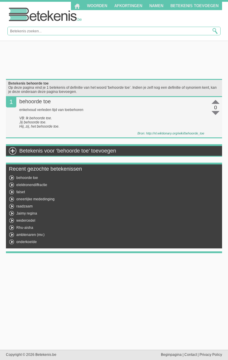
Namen (156, 6)
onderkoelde (26, 242)
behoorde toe (27, 178)
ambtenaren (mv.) (30, 235)
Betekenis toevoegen (194, 6)
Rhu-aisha (24, 228)
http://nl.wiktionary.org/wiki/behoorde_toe (175, 133)
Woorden (97, 6)
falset (20, 192)
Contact (190, 355)
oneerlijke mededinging (35, 199)
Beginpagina (171, 355)
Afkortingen (128, 6)
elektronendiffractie (31, 185)
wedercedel (25, 220)
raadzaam (24, 206)
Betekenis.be (45, 14)
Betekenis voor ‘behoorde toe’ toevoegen (67, 151)
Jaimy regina (26, 213)
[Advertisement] (114, 59)
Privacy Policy (211, 355)
